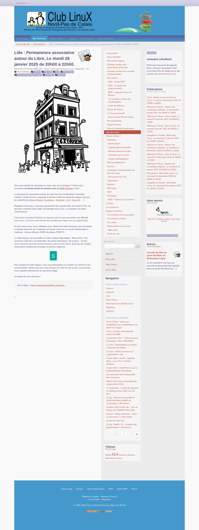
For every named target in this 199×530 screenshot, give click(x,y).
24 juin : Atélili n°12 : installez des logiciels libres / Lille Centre (121, 425)
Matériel (111, 184)
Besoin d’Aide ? (57, 38)
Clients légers (114, 143)
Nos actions (112, 78)
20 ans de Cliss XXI (115, 420)
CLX (57, 72)
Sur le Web (111, 270)
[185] (137, 434)
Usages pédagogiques (118, 159)
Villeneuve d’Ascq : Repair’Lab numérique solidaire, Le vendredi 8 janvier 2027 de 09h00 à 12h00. (163, 110)
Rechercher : (110, 241)
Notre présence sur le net (119, 226)
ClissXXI (47, 72)
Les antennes (87, 38)
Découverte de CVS (117, 177)
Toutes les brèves (154, 247)
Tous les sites (152, 203)
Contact (72, 38)
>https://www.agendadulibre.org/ (58, 69)
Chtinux (37, 72)
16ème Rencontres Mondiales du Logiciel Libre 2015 (121, 382)
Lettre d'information (96, 489)
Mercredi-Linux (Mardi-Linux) (29, 75)
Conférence (123, 455)
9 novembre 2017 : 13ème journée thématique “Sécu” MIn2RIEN (122, 339)
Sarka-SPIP (122, 489)
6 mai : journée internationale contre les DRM (119, 332)
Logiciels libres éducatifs (119, 147)
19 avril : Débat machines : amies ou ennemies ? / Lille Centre (121, 415)
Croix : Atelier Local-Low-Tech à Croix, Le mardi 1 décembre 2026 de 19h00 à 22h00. (164, 100)
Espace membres (105, 38)
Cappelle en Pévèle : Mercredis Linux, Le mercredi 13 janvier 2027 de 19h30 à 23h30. (163, 138)
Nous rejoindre (114, 57)
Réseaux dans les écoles (119, 151)
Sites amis (112, 230)
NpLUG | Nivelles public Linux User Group (164, 220)
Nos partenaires (114, 121)
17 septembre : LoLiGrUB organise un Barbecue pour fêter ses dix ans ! (122, 391)
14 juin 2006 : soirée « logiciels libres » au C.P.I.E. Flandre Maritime (120, 361)
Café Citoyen (66, 188)
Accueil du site (23, 44)
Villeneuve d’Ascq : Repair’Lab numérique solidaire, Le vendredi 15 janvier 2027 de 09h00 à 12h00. (163, 167)
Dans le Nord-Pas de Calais (120, 117)
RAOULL (61, 75)
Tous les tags (110, 449)
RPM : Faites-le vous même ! (121, 199)
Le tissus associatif (115, 113)
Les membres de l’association (120, 215)
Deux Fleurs (68, 72)
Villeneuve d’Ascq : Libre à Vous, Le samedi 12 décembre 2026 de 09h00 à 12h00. (164, 157)
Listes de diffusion (116, 105)
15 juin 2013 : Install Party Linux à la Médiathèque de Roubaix (121, 369)
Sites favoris (111, 264)
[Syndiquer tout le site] (93, 511)
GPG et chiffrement (116, 162)
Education (111, 140)
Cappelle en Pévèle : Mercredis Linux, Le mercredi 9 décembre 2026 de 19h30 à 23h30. (164, 185)
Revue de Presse (115, 109)
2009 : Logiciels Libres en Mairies (120, 93)
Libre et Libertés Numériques (120, 128)
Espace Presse (114, 124)
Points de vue (113, 234)
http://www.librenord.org (165, 74)
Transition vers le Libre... (119, 155)
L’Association (23, 38)
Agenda (109, 254)
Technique (112, 196)
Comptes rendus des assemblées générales (117, 66)
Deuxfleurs (49, 200)
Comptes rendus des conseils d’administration (120, 72)
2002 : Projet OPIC (116, 82)
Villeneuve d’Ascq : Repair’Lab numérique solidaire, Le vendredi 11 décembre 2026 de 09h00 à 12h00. (163, 148)
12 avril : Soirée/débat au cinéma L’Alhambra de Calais (121, 346)
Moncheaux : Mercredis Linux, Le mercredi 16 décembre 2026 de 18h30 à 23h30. (162, 176)
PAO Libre (111, 188)
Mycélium (49, 75)
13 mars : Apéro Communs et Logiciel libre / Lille (119, 353)
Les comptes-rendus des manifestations (119, 100)
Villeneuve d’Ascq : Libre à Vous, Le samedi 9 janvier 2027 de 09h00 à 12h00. (163, 129)
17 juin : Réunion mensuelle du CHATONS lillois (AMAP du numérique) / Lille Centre (120, 400)
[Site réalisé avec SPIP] (106, 511)
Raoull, (40, 200)
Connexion (21, 3)
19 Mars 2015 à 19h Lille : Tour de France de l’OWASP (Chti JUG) (122, 408)
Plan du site (66, 489)
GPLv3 (134, 489)
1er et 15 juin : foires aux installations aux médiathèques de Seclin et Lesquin (122, 325)
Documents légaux (115, 61)
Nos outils (111, 222)
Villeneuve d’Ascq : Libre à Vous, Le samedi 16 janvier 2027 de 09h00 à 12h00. (163, 119)
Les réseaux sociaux (116, 218)
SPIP (109, 192)
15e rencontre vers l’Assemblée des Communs (120, 376)
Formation (118, 458)
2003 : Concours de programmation (117, 87)
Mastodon (106, 499)
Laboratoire (112, 180)
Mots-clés (110, 259)
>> (138, 246)
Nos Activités (39, 38)
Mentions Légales (90, 496)
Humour (111, 166)
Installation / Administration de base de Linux (121, 171)
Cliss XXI (76, 200)
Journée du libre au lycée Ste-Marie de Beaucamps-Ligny (157, 255)
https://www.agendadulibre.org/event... (48, 285)
